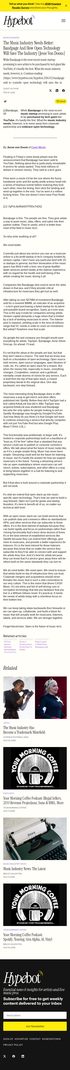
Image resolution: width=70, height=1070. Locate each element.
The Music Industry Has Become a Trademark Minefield (24, 730)
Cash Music (38, 147)
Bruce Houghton (12, 873)
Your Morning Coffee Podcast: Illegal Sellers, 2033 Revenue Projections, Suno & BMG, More (33, 800)
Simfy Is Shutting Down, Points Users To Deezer (26, 646)
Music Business (11, 37)
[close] (66, 5)
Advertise (21, 1039)
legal (6, 723)
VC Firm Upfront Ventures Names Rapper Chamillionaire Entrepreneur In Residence (10, 647)
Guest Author (10, 88)
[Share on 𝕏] (50, 90)
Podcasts (8, 793)
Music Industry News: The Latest (24, 868)
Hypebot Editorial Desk (15, 737)
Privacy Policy (13, 1044)
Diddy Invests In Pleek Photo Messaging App (41, 644)
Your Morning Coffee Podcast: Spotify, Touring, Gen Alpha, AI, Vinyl (27, 937)
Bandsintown (51, 1039)
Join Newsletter (35, 1026)
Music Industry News (14, 864)
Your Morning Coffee (15, 807)
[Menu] (63, 20)
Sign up (8, 1039)
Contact (35, 1039)
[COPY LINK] (5, 101)
